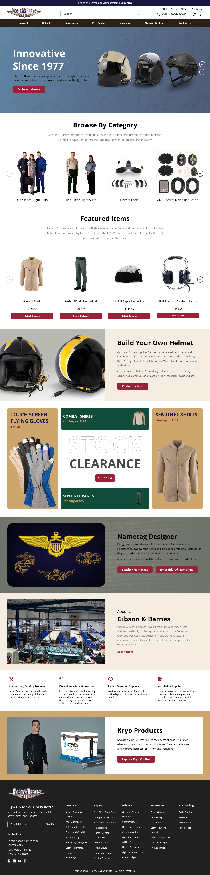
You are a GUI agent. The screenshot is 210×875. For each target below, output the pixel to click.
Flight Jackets (100, 827)
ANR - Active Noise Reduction (177, 200)
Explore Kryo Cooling (136, 759)
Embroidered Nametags (176, 569)
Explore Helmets (28, 89)
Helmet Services (130, 847)
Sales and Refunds (75, 827)
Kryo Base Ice (186, 822)
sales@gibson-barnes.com (22, 841)
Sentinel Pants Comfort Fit (81, 301)
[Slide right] (200, 174)
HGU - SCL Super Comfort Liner (129, 301)
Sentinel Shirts (32, 301)
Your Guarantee (74, 821)
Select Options (32, 315)
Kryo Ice (183, 817)
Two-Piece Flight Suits (80, 200)
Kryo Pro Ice (185, 827)
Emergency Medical (104, 817)
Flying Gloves (100, 847)
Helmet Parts (129, 200)
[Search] (138, 13)
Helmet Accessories (132, 827)
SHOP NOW (105, 478)
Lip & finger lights (160, 842)
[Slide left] (10, 174)
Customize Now (133, 386)
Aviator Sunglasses (103, 858)
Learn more (125, 652)
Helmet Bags (157, 817)
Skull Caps (156, 822)
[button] (201, 14)
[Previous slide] (202, 64)
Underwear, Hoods (103, 853)
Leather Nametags (135, 569)
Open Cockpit (129, 857)
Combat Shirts (101, 842)
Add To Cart (177, 315)
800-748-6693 (15, 845)
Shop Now (126, 2)
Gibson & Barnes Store (103, 871)
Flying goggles (158, 847)
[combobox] (101, 13)
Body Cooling (185, 812)
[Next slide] (202, 72)
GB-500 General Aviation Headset (177, 301)
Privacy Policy (72, 837)
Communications (131, 832)
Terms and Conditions (77, 832)
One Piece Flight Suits (105, 812)
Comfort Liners (129, 821)
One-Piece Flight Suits (32, 200)
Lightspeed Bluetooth (133, 852)
